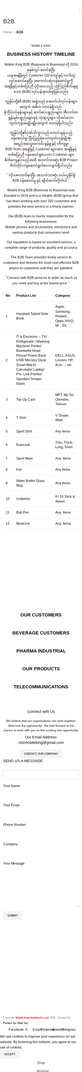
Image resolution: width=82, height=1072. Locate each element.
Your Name (11, 786)
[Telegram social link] (60, 960)
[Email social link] (37, 960)
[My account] (77, 4)
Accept (9, 1054)
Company (10, 844)
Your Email (11, 805)
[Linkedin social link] (52, 960)
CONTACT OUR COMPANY (41, 753)
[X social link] (29, 960)
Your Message (14, 863)
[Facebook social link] (22, 960)
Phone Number (14, 824)
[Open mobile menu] (5, 4)
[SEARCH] (80, 10)
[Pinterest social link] (45, 960)
